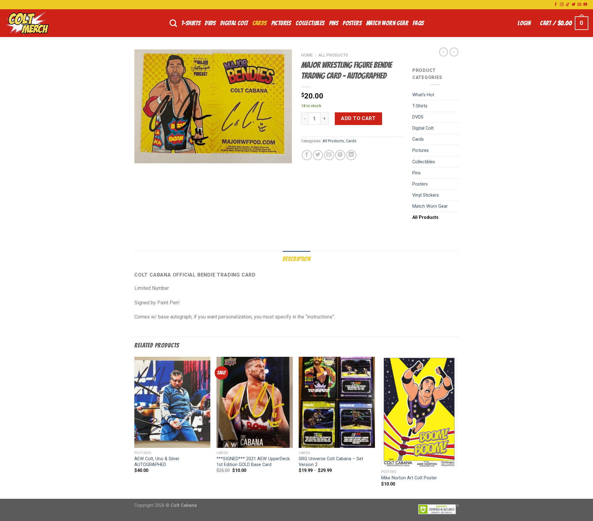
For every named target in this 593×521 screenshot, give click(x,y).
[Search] (173, 23)
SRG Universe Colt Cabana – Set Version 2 (331, 461)
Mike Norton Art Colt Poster (409, 478)
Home (307, 54)
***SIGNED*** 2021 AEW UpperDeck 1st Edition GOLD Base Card (253, 461)
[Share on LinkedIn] (351, 155)
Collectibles (310, 23)
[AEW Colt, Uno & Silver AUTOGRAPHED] (172, 402)
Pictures (281, 23)
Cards (259, 23)
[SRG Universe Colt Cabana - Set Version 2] (337, 402)
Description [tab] (296, 259)
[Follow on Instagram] (562, 4)
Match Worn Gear (387, 23)
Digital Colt (234, 23)
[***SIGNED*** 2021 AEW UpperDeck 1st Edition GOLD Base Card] (255, 402)
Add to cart (358, 118)
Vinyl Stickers (425, 195)
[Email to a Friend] (329, 155)
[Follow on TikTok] (568, 4)
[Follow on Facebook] (555, 4)
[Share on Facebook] (307, 155)
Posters (352, 23)
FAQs (418, 23)
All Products (333, 54)
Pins (334, 23)
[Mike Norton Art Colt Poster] (419, 412)
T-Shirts (190, 23)
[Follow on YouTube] (585, 4)
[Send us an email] (579, 4)
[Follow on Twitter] (573, 4)
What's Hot (423, 95)
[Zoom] (143, 156)
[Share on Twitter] (318, 155)
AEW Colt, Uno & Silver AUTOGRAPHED (156, 461)
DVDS (210, 23)
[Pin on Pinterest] (340, 155)
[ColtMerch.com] (35, 23)
